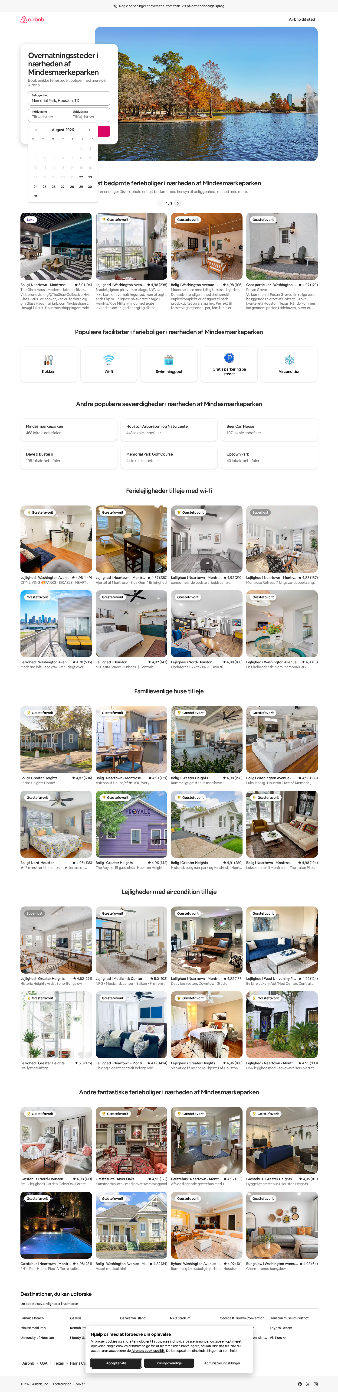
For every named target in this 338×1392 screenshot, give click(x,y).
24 (35, 187)
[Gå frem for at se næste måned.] (89, 130)
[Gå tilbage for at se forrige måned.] (36, 130)
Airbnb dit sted (302, 19)
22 (81, 177)
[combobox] (69, 100)
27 (63, 187)
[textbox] (49, 117)
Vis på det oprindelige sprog (202, 6)
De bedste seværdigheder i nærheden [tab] (49, 1304)
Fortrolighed (62, 1384)
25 (44, 187)
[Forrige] (160, 203)
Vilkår (80, 1384)
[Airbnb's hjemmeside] (32, 19)
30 (90, 187)
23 (90, 177)
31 (35, 196)
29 (81, 187)
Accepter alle (116, 1363)
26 (54, 187)
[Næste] (177, 203)
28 (72, 187)
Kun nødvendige (169, 1363)
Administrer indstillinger (222, 1363)
